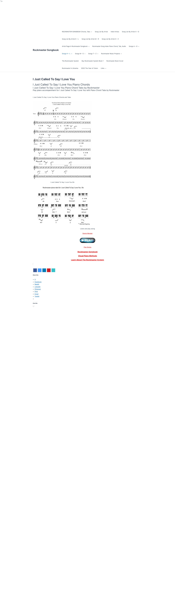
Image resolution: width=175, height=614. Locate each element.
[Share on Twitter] (39, 271)
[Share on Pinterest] (49, 271)
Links (102, 68)
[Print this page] (53, 271)
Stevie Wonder (87, 233)
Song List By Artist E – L (70, 39)
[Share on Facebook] (35, 271)
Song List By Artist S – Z (110, 39)
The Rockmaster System (70, 61)
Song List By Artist (101, 32)
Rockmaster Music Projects (110, 54)
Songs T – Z (92, 54)
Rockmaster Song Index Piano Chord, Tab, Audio (109, 46)
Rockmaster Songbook (46, 50)
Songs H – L (66, 54)
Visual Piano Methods (87, 256)
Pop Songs (87, 247)
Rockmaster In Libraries (70, 68)
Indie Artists (115, 32)
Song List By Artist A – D (130, 32)
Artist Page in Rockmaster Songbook (75, 46)
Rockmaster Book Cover (114, 61)
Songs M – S (79, 54)
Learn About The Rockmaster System (87, 260)
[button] (91, 31)
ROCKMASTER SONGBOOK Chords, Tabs (76, 32)
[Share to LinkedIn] (44, 271)
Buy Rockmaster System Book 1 (93, 61)
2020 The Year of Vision (89, 68)
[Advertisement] (54, 15)
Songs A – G (133, 46)
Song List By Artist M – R (90, 39)
